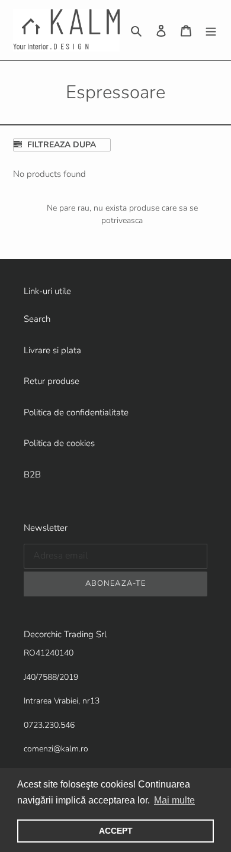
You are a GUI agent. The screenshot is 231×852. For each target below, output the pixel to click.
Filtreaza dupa (60, 144)
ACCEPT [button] (116, 830)
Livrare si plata (52, 350)
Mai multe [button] (174, 800)
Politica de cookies (59, 443)
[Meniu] (210, 30)
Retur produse (51, 381)
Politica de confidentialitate (76, 412)
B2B (32, 474)
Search (37, 319)
